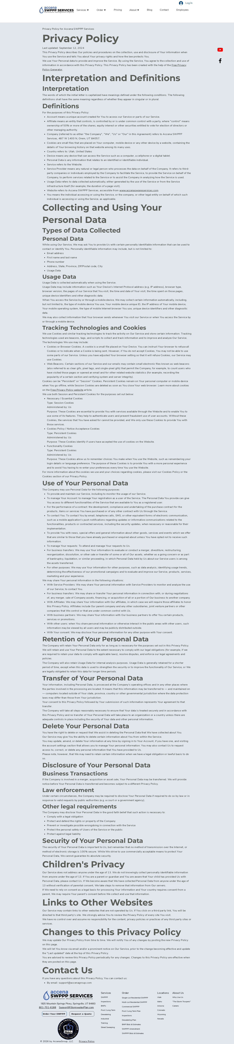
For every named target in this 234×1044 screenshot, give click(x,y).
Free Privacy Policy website (66, 390)
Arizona (160, 1006)
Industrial (105, 1018)
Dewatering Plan (129, 1020)
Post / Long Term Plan (131, 1011)
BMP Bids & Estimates (131, 1024)
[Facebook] (220, 61)
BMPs (103, 1006)
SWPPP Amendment (131, 1029)
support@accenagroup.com (75, 983)
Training (104, 1023)
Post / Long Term (108, 1010)
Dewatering (106, 1014)
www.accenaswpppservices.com (138, 190)
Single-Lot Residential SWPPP (135, 997)
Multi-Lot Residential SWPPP (134, 1002)
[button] (86, 10)
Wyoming (161, 1014)
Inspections (106, 1001)
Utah (159, 997)
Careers (175, 1006)
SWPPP (104, 997)
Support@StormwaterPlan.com (76, 1007)
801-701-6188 (47, 1007)
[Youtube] (220, 49)
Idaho (159, 1001)
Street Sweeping (108, 1027)
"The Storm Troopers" (181, 1001)
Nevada (160, 1018)
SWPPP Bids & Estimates (133, 1033)
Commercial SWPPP (130, 1006)
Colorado (161, 1010)
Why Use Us (177, 997)
